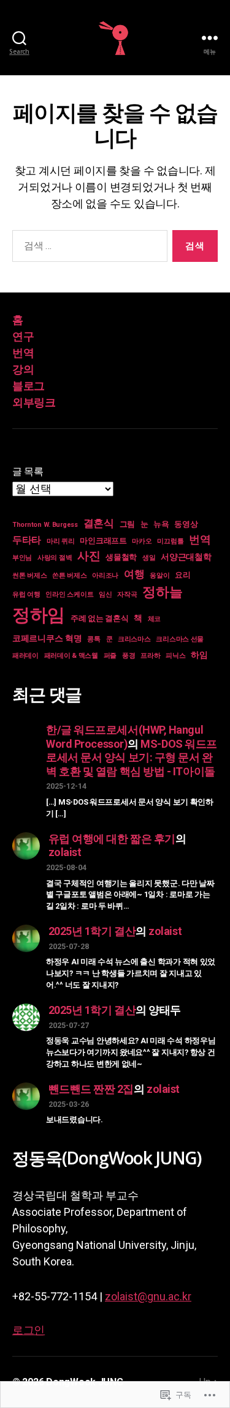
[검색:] (87, 248)
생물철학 (121, 557)
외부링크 (33, 402)
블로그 (28, 385)
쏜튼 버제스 (69, 575)
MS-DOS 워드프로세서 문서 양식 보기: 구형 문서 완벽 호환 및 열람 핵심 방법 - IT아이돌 (131, 757)
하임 (199, 655)
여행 (134, 574)
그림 (127, 524)
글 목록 (28, 471)
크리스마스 (134, 639)
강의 (23, 369)
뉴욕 (161, 524)
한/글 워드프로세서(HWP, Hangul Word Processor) (124, 736)
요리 (182, 574)
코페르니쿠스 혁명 (47, 638)
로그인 (28, 1330)
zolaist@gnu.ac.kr (148, 1296)
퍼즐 (110, 656)
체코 (154, 619)
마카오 (141, 541)
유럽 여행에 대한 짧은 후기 (111, 838)
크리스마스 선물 (180, 639)
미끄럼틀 (170, 541)
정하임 (38, 615)
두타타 (26, 540)
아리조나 (105, 575)
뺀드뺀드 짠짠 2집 (91, 1088)
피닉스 (175, 656)
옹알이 (159, 575)
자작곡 (127, 594)
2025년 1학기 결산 (92, 931)
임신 (105, 594)
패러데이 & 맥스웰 (71, 656)
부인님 (22, 558)
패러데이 (25, 656)
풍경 (128, 656)
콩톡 (93, 639)
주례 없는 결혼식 (100, 618)
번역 (23, 352)
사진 (88, 556)
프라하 (150, 656)
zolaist (65, 852)
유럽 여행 (26, 594)
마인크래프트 (103, 540)
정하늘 (162, 592)
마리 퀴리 (61, 541)
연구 (23, 336)
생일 (148, 558)
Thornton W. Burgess (45, 525)
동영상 (185, 524)
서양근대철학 (186, 557)
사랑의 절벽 (54, 558)
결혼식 (98, 523)
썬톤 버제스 (29, 575)
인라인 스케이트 (69, 594)
